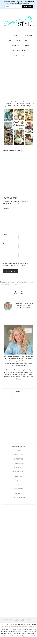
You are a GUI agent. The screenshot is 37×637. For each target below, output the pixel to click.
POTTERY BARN (18, 489)
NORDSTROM (18, 467)
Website (5, 252)
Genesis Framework (27, 619)
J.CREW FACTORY (18, 454)
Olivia (17, 619)
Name (5, 234)
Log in (22, 620)
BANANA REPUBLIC (18, 472)
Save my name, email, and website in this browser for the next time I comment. (15, 264)
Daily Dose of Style (18, 21)
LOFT (18, 480)
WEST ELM (18, 493)
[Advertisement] (18, 77)
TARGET (18, 484)
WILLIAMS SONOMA (18, 497)
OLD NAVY (18, 476)
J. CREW (18, 450)
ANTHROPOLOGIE (18, 463)
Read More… (27, 307)
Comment (6, 208)
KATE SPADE (18, 459)
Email (5, 243)
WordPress (16, 620)
